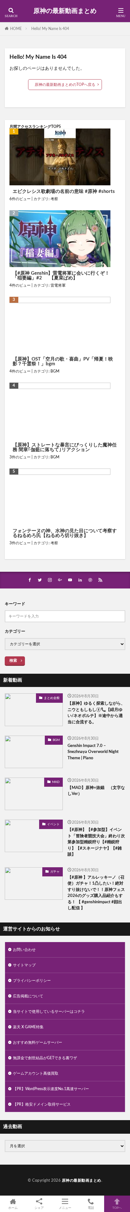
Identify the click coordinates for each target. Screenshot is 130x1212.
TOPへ (117, 1207)
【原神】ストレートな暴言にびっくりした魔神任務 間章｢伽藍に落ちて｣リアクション (65, 447)
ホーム (13, 1207)
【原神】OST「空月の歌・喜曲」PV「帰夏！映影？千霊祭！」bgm (63, 361)
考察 (54, 199)
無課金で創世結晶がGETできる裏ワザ (45, 1058)
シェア (39, 1207)
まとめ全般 (52, 698)
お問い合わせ (24, 950)
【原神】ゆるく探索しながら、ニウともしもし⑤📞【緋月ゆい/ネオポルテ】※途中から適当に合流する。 (96, 713)
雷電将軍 (58, 285)
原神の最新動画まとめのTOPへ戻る (65, 85)
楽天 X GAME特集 (28, 1027)
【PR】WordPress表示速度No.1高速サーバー (51, 1089)
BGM (54, 371)
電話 (91, 1207)
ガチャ (55, 871)
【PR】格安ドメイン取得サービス (42, 1104)
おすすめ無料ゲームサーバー (37, 1042)
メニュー (65, 1207)
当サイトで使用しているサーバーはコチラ (49, 1011)
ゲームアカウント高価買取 (35, 1073)
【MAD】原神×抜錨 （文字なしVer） (96, 791)
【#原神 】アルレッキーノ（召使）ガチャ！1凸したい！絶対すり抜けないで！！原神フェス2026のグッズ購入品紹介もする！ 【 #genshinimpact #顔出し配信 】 (96, 892)
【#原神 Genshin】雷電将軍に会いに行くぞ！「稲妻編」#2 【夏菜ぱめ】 (61, 275)
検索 (13, 660)
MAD (56, 782)
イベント (53, 824)
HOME (16, 29)
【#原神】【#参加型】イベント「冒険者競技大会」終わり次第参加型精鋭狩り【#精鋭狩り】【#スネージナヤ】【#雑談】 (96, 842)
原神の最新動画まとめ (65, 11)
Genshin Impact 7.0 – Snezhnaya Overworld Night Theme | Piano (93, 752)
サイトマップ (24, 965)
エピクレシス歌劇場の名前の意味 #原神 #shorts (64, 191)
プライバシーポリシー (32, 980)
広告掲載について (28, 996)
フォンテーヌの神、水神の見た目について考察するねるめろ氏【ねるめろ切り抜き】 (65, 533)
